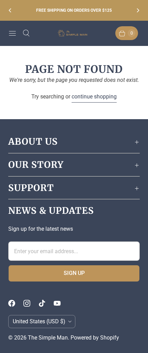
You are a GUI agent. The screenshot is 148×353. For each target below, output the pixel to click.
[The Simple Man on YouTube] (61, 303)
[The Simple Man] (74, 33)
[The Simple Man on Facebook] (15, 303)
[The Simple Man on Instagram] (31, 303)
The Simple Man (48, 337)
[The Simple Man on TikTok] (46, 303)
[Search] (26, 33)
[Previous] (10, 10)
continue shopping (94, 96)
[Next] (137, 10)
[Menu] (12, 33)
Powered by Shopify (95, 337)
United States (39, 321)
